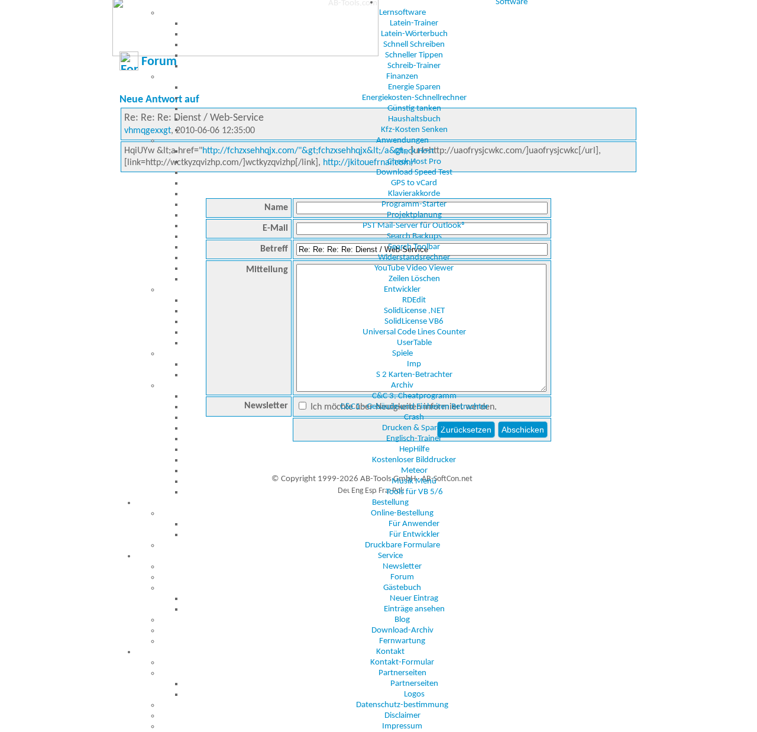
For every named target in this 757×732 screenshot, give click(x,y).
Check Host (414, 151)
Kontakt (390, 651)
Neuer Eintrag (414, 598)
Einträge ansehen (414, 609)
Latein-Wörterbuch (414, 34)
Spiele (402, 353)
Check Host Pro (414, 161)
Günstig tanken (414, 108)
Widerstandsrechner (414, 257)
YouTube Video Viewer (414, 268)
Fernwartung (402, 641)
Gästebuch (402, 587)
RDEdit (414, 300)
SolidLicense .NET (414, 311)
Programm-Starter (414, 204)
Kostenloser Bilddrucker (414, 460)
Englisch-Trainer (414, 438)
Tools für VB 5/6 (414, 492)
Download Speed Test (414, 172)
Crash (414, 417)
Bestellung (390, 502)
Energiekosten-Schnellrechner (414, 97)
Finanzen (402, 76)
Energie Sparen (414, 87)
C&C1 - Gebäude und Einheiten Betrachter (414, 406)
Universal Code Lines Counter (414, 332)
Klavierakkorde (414, 193)
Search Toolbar (414, 247)
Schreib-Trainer (414, 66)
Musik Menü (414, 481)
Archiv (402, 385)
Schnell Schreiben (414, 44)
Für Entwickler (414, 534)
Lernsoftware (402, 12)
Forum (402, 577)
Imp (414, 364)
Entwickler (402, 289)
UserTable (414, 342)
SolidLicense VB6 (414, 321)
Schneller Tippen (414, 55)
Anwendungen (402, 140)
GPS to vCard (414, 183)
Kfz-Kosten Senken (414, 129)
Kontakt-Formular (402, 662)
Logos (414, 694)
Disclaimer (402, 715)
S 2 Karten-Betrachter (414, 374)
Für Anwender (414, 524)
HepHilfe (414, 449)
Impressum (402, 726)
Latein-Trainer (414, 23)
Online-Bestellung (402, 513)
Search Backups (414, 236)
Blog (402, 619)
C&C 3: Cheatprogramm (414, 396)
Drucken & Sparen (414, 428)
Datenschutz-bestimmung (402, 705)
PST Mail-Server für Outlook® (414, 225)
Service (390, 556)
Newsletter (402, 566)
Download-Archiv (402, 630)
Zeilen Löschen (414, 279)
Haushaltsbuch (414, 119)
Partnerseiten (402, 673)
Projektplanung (414, 215)
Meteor (414, 470)
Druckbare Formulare (402, 545)
